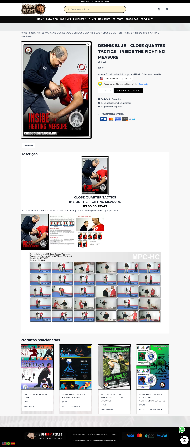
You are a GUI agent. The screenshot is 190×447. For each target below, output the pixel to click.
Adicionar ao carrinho (128, 90)
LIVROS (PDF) (79, 19)
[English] (4, 443)
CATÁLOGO (52, 19)
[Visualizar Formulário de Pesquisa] (167, 9)
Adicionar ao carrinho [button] (37, 410)
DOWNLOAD (132, 19)
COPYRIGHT (146, 19)
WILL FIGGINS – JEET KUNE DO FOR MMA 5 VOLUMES (112, 397)
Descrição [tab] (28, 145)
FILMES (92, 19)
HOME (40, 19)
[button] (88, 44)
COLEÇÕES (117, 19)
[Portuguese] (8, 443)
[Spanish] (13, 443)
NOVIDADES (104, 19)
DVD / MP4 (65, 19)
